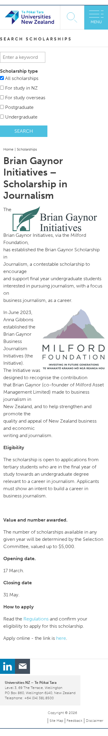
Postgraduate (19, 107)
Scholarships (27, 149)
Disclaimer (94, 721)
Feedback (74, 721)
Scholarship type (19, 71)
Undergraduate (21, 117)
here (61, 638)
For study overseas (25, 97)
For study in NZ (21, 88)
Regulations (36, 619)
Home (8, 149)
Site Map (56, 721)
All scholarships (21, 78)
